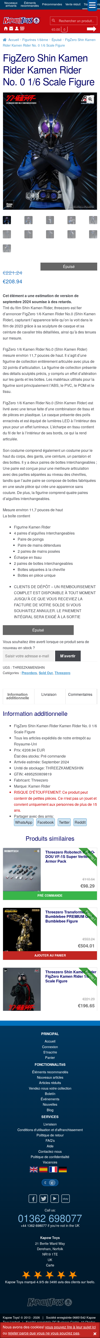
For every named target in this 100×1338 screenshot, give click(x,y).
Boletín (50, 1093)
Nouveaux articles (50, 1077)
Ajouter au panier (50, 955)
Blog (50, 1109)
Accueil (5, 28)
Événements (50, 1098)
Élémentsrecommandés (30, 4)
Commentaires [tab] (80, 694)
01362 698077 (50, 1217)
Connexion (16, 28)
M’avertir (67, 656)
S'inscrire (50, 1052)
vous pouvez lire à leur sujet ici (70, 1327)
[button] (90, 99)
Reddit (80, 822)
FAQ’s (50, 1140)
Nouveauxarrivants (10, 4)
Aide (50, 1145)
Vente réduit (72, 4)
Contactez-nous (10, 28)
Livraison (50, 1124)
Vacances (50, 1162)
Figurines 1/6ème (35, 39)
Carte (50, 1265)
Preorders (29, 672)
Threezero (62, 672)
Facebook (45, 822)
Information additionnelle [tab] (17, 696)
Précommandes (52, 4)
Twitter (64, 822)
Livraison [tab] (49, 694)
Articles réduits (50, 1082)
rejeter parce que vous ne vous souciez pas (43, 1333)
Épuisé (57, 39)
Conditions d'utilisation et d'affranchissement (50, 1129)
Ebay (65, 1198)
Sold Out (46, 672)
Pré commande (50, 895)
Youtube (54, 1198)
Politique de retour (50, 1134)
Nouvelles (21, 28)
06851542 (79, 1317)
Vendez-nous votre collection (50, 1088)
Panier (50, 1057)
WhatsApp (23, 822)
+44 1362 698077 (34, 1225)
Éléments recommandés (50, 1071)
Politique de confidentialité (50, 1156)
